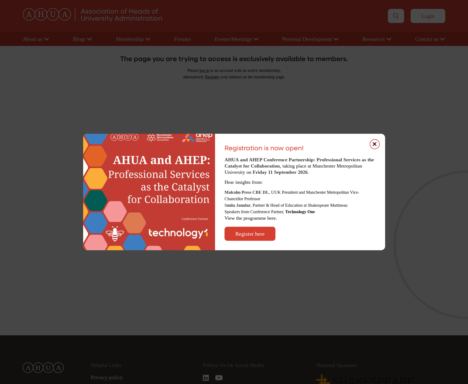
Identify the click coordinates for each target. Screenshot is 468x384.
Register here (250, 234)
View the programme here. (251, 218)
